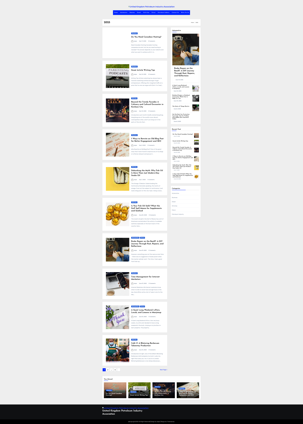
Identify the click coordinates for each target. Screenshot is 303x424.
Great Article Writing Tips (143, 70)
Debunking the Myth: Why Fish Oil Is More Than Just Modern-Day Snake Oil (147, 173)
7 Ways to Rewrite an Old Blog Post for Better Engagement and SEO (183, 158)
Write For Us (185, 12)
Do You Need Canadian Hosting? (146, 37)
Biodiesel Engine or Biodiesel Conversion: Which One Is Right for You (181, 97)
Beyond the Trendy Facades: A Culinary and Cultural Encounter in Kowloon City (147, 104)
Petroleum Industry (163, 12)
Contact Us (175, 12)
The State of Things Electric (180, 106)
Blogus (163, 421)
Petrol (153, 12)
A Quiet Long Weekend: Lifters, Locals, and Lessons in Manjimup (180, 87)
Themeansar (170, 421)
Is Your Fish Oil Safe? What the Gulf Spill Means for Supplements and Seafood (146, 208)
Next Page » (163, 369)
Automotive (123, 12)
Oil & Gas (146, 12)
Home (116, 12)
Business (132, 12)
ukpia (135, 41)
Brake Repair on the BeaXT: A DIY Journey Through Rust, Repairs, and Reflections (147, 243)
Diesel (139, 12)
